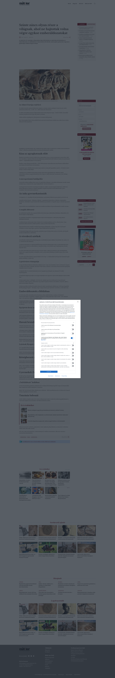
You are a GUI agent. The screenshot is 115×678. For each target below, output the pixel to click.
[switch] (72, 325)
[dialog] (57, 339)
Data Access (57, 375)
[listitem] (57, 322)
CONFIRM (49, 371)
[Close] (78, 302)
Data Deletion (50, 375)
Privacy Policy (64, 375)
